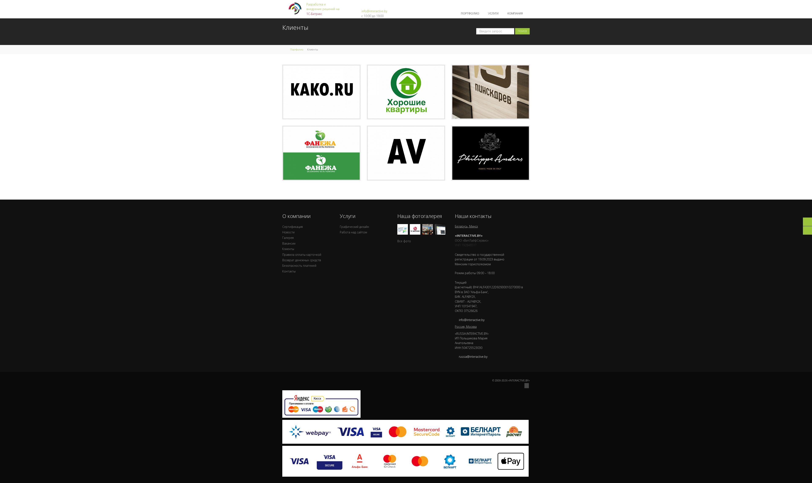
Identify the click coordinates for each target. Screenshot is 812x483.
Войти (525, 4)
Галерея (288, 238)
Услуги (493, 13)
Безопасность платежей (299, 266)
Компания (515, 13)
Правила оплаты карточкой (301, 255)
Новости (288, 232)
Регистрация (508, 4)
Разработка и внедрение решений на (322, 9)
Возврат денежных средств (301, 260)
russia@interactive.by (473, 357)
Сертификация (292, 227)
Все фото (404, 241)
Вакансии (288, 243)
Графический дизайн (354, 227)
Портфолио (470, 13)
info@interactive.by (374, 11)
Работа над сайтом (353, 232)
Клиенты (288, 249)
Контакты (289, 271)
